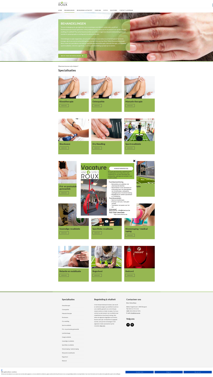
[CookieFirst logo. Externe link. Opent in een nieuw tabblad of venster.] (1, 370)
